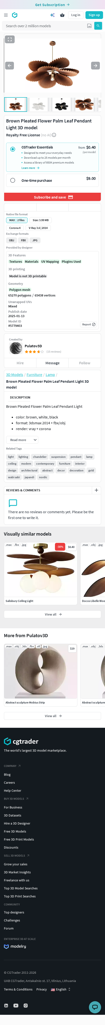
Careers (9, 782)
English (58, 989)
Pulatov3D (33, 345)
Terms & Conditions (18, 989)
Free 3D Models (15, 831)
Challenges (12, 920)
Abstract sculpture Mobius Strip (25, 702)
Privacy (41, 989)
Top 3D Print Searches (20, 896)
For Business (13, 807)
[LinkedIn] (6, 1005)
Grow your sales (15, 864)
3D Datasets (12, 815)
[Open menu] (6, 15)
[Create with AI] (52, 15)
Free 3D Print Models (19, 839)
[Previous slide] (9, 65)
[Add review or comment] (96, 490)
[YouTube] (16, 1005)
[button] (89, 26)
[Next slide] (95, 65)
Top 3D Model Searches (21, 888)
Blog (7, 774)
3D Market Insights (17, 872)
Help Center (12, 790)
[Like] (20, 207)
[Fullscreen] (10, 39)
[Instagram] (26, 1005)
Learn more (28, 168)
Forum (9, 928)
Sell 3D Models (14, 855)
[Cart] (62, 15)
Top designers (14, 912)
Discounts (11, 847)
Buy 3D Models (14, 798)
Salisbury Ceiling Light (19, 601)
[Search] (98, 26)
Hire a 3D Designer (17, 823)
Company (10, 766)
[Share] (85, 207)
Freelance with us (16, 880)
